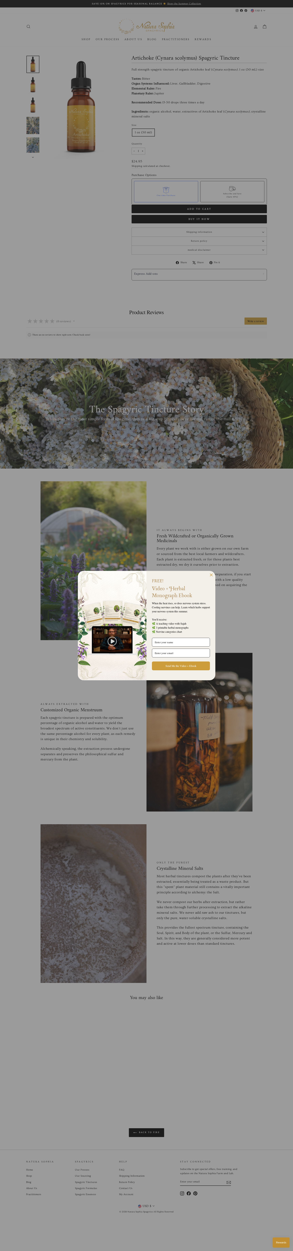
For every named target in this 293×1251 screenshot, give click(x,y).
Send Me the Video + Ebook (180, 666)
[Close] (211, 575)
